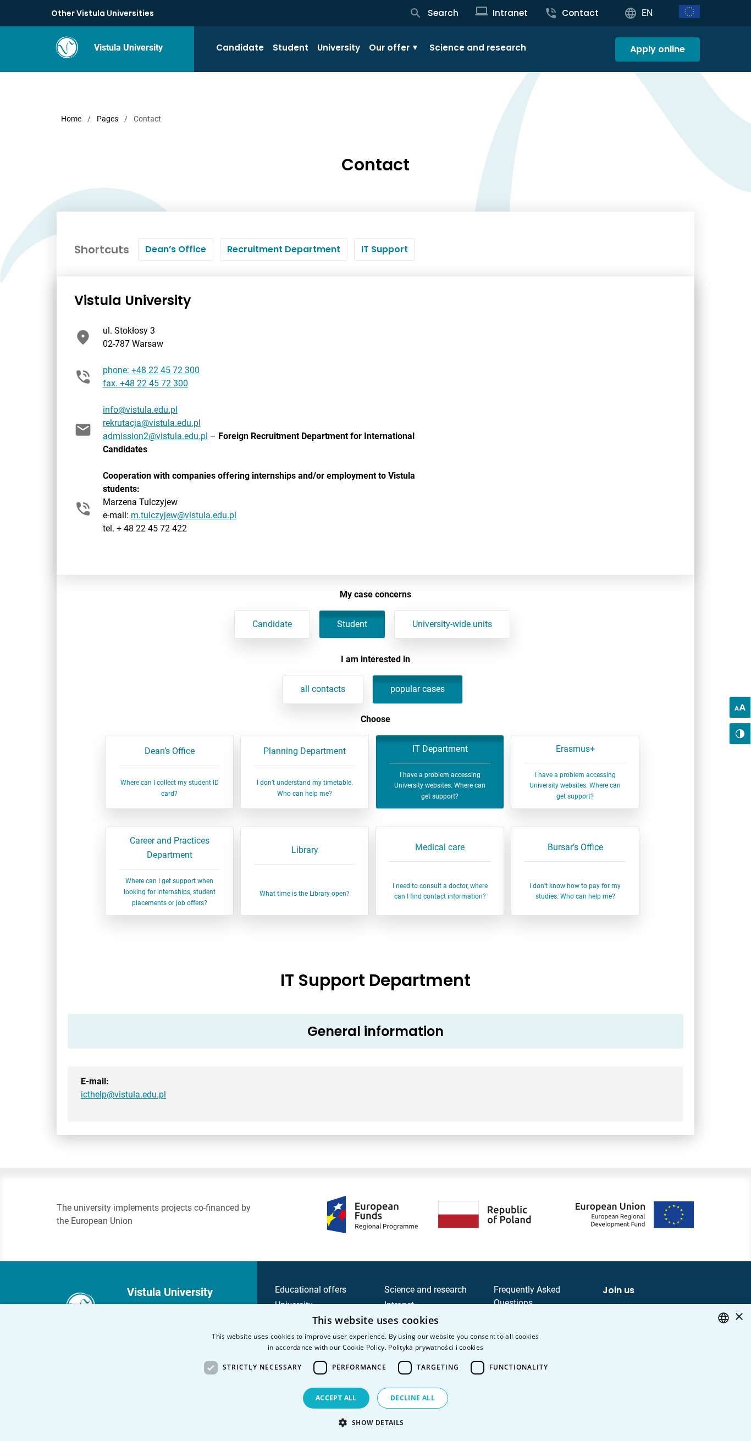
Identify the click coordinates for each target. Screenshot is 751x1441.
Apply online (657, 49)
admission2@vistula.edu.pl (155, 436)
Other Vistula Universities (102, 13)
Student (290, 47)
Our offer (389, 47)
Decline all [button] (412, 1398)
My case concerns (375, 594)
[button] (375, 1422)
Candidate (240, 47)
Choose (375, 719)
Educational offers (310, 1289)
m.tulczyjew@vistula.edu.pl (183, 515)
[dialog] (375, 1372)
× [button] (739, 1317)
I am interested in (375, 659)
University (338, 47)
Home (71, 118)
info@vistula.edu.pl (140, 409)
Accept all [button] (336, 1398)
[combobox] (723, 1317)
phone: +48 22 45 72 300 (151, 370)
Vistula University (128, 47)
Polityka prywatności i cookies (435, 1347)
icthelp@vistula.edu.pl (123, 1094)
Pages (107, 118)
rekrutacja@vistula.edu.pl (152, 423)
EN (647, 13)
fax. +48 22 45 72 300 (145, 383)
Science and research (477, 47)
